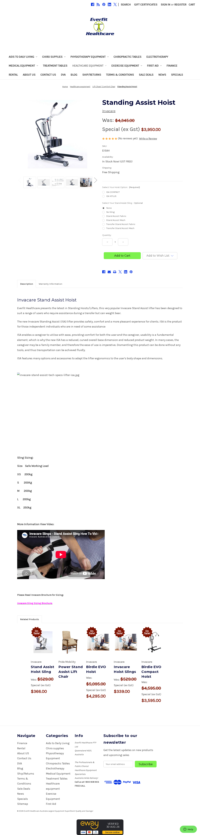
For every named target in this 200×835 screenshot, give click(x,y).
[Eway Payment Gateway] (100, 827)
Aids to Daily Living (21, 56)
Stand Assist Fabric (116, 216)
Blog (74, 74)
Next (95, 180)
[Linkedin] (109, 4)
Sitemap (22, 804)
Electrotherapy (157, 56)
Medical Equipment (22, 65)
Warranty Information (50, 283)
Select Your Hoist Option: (121, 187)
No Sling (110, 212)
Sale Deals (146, 74)
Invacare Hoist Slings (125, 669)
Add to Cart (98, 645)
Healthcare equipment (87, 65)
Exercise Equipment (125, 65)
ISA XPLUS (111, 196)
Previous (19, 180)
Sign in (165, 4)
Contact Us (48, 74)
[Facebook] (92, 4)
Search (126, 4)
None (109, 208)
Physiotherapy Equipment (88, 56)
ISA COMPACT (113, 192)
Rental (13, 74)
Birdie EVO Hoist (96, 669)
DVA (63, 74)
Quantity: (106, 235)
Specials (177, 74)
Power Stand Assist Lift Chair (70, 672)
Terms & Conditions (120, 74)
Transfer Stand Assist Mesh (120, 228)
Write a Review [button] (148, 138)
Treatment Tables (55, 65)
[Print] (114, 272)
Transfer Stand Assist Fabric (120, 224)
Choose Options (43, 646)
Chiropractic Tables (127, 56)
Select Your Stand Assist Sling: (122, 203)
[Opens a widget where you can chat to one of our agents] (188, 829)
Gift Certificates (145, 4)
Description (26, 283)
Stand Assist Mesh (115, 220)
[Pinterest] (103, 4)
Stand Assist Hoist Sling (42, 669)
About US (29, 74)
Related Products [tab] (29, 619)
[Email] (109, 272)
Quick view (42, 637)
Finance (172, 65)
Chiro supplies (52, 56)
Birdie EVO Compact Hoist (151, 672)
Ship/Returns (91, 74)
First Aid (153, 65)
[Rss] (98, 4)
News (162, 74)
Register (180, 4)
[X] (115, 4)
